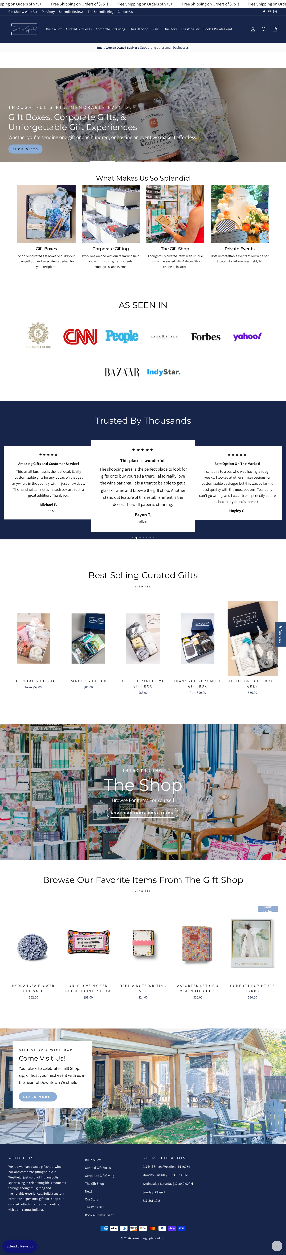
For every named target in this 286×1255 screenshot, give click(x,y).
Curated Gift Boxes (79, 29)
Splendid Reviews (71, 11)
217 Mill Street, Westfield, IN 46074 (166, 1166)
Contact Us (125, 11)
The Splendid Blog (100, 11)
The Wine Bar (190, 29)
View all (143, 586)
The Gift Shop (138, 29)
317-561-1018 (152, 1200)
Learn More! (38, 1097)
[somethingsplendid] (24, 29)
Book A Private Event (218, 29)
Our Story (48, 11)
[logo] (38, 336)
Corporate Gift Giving (110, 29)
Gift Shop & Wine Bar (22, 11)
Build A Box (54, 29)
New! (156, 29)
